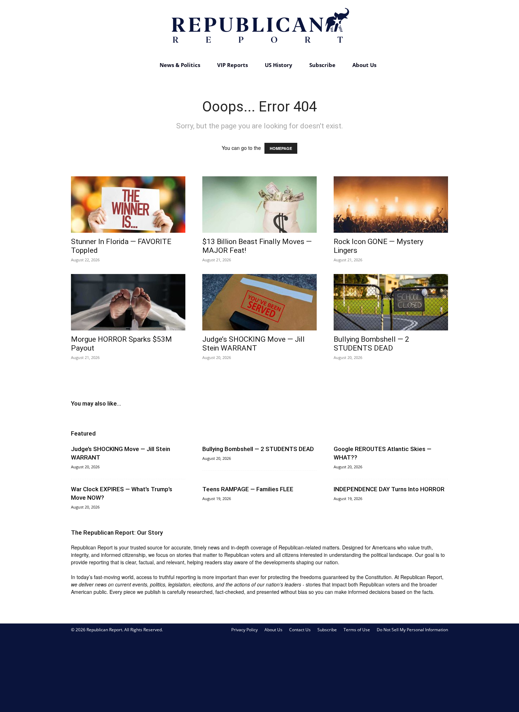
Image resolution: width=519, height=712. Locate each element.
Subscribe (322, 64)
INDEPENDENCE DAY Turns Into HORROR (389, 489)
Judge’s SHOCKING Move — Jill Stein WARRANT (253, 343)
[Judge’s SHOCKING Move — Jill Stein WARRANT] (259, 302)
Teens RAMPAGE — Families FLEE (247, 489)
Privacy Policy (244, 630)
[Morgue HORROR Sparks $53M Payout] (128, 302)
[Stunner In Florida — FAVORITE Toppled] (128, 204)
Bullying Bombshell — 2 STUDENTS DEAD (371, 343)
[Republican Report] (259, 28)
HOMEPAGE (281, 148)
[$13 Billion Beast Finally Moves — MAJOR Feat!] (259, 204)
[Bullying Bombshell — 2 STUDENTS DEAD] (391, 302)
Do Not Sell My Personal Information (412, 630)
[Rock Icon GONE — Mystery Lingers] (391, 204)
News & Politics (180, 64)
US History (278, 64)
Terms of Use (357, 630)
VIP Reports (232, 64)
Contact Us (300, 630)
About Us (364, 64)
